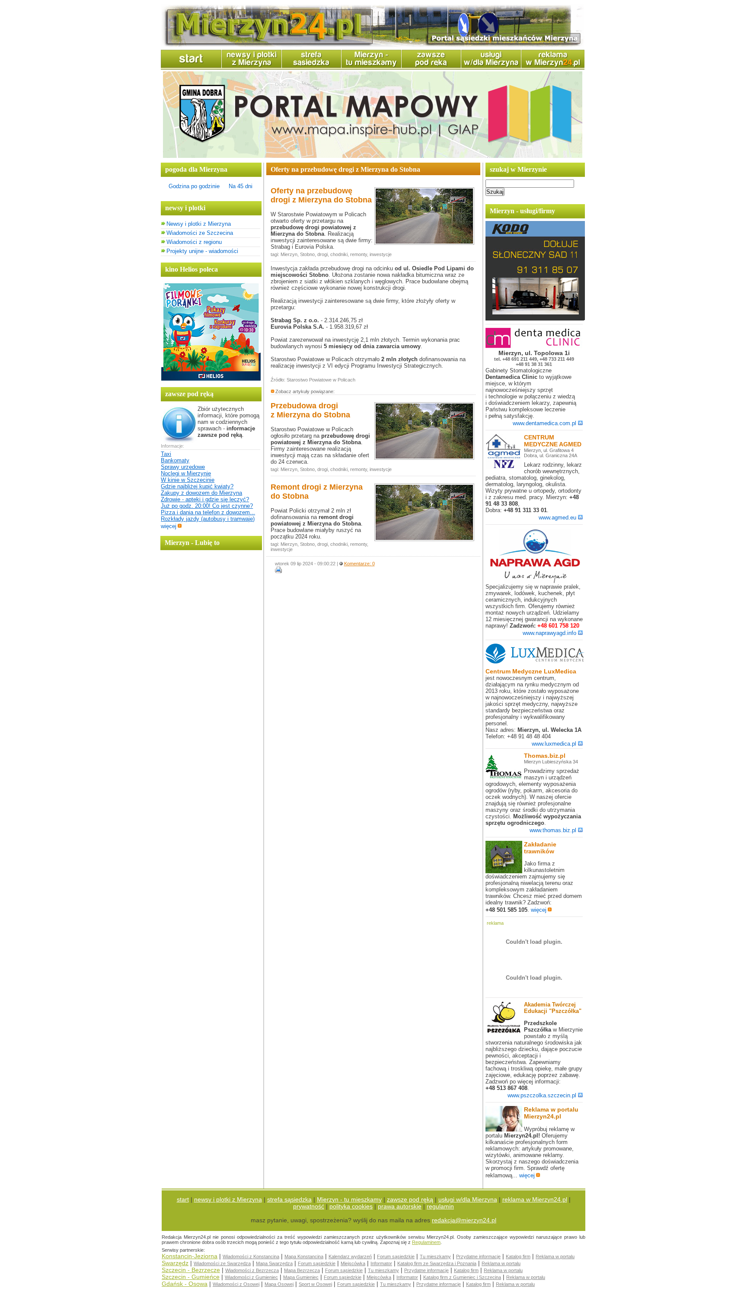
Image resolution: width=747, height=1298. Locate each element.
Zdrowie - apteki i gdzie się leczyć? (205, 499)
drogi (322, 254)
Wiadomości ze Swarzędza (222, 1263)
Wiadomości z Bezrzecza (252, 1270)
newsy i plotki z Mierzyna (228, 1199)
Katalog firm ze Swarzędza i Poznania (436, 1263)
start (183, 1199)
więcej (168, 526)
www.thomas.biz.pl (553, 830)
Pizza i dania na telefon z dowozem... (208, 512)
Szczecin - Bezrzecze (191, 1269)
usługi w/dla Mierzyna (467, 1199)
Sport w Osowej (315, 1284)
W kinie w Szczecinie (187, 480)
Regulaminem (426, 1242)
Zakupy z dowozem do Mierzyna (201, 493)
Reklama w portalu (555, 1256)
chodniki (339, 254)
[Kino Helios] (211, 378)
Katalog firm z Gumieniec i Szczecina (462, 1277)
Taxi (166, 454)
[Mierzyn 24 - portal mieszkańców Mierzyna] (372, 45)
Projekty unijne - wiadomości (202, 251)
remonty (358, 254)
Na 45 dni (240, 186)
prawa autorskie (399, 1206)
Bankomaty (175, 460)
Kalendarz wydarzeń (350, 1256)
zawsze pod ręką (410, 1199)
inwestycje (381, 254)
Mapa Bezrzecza (302, 1270)
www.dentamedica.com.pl (544, 423)
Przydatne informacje (478, 1256)
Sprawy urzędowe (183, 467)
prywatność (308, 1206)
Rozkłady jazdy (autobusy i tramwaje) (208, 519)
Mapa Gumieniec (301, 1277)
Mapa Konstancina (303, 1256)
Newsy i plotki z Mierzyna (198, 224)
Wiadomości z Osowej (236, 1284)
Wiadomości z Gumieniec (251, 1277)
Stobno (307, 254)
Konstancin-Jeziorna (189, 1256)
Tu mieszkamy (435, 1256)
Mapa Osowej (279, 1284)
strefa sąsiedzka (289, 1199)
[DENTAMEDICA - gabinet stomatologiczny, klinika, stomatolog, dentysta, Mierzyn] (535, 346)
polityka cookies (351, 1206)
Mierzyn (289, 254)
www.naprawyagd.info (549, 633)
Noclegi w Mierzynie (186, 473)
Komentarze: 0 (359, 563)
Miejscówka (353, 1263)
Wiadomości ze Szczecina (199, 233)
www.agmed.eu (557, 517)
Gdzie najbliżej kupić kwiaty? (197, 486)
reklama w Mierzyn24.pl (534, 1199)
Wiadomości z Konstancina (251, 1256)
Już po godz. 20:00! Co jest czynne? (207, 506)
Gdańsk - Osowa (185, 1283)
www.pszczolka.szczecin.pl (542, 1095)
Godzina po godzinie (194, 186)
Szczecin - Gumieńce (191, 1276)
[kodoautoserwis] (535, 318)
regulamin (440, 1206)
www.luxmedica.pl (554, 743)
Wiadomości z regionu (194, 242)
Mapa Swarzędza (274, 1263)
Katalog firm (518, 1256)
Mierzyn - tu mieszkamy (349, 1199)
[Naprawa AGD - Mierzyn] (535, 581)
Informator (381, 1263)
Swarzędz (175, 1263)
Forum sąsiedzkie (396, 1256)
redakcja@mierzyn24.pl (464, 1220)
